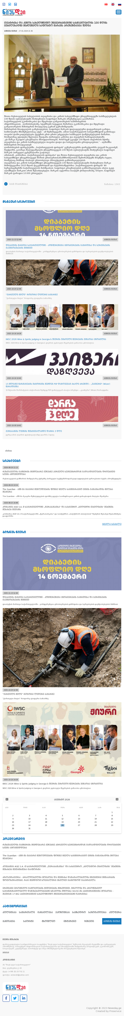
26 (62, 825)
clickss (8, 451)
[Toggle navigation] (118, 12)
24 (29, 825)
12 (62, 819)
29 (112, 825)
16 (13, 822)
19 (62, 822)
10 (29, 819)
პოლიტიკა (9, 912)
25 (46, 825)
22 (112, 822)
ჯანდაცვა (9, 921)
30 (13, 828)
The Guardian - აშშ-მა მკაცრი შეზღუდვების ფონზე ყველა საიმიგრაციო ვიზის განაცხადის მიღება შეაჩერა (61, 857)
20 (79, 822)
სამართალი (27, 912)
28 (96, 825)
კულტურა (115, 912)
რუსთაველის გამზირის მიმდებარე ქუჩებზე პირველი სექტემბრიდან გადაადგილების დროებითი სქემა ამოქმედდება (62, 846)
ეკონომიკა (62, 912)
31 (29, 828)
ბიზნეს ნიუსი (111, 921)
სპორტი (28, 921)
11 (46, 819)
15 (112, 819)
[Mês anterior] (7, 799)
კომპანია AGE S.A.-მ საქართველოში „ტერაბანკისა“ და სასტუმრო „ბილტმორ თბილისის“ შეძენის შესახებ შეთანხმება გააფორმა (62, 868)
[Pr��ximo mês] (117, 799)
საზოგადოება (97, 912)
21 (96, 822)
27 (79, 825)
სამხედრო (79, 912)
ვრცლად (6, 952)
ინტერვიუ (70, 921)
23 (13, 825)
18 (46, 822)
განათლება (45, 912)
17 (29, 822)
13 (79, 819)
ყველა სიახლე (111, 524)
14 (96, 819)
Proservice (115, 1011)
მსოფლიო (48, 921)
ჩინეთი (89, 921)
